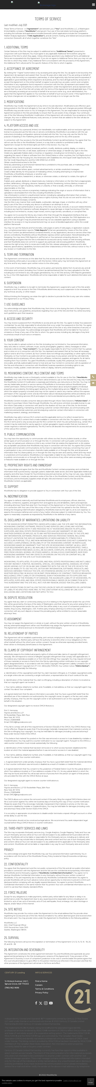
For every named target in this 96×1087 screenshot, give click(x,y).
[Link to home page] (48, 4)
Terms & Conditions (44, 989)
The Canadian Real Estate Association (34, 1044)
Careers (38, 985)
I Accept (90, 1081)
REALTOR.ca (54, 1041)
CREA (62, 1030)
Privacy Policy (41, 993)
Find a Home (41, 981)
